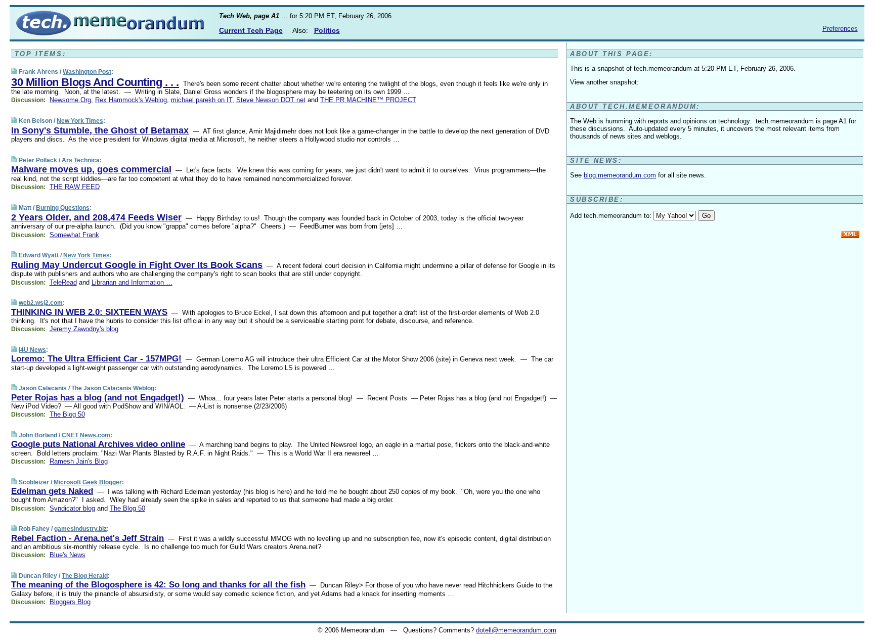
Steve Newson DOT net (270, 100)
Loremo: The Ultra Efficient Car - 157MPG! (96, 358)
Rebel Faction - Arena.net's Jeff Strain (87, 538)
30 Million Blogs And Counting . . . (95, 82)
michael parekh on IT (201, 100)
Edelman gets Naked (52, 491)
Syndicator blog (72, 508)
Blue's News (67, 555)
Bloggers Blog (70, 602)
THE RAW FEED (75, 187)
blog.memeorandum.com (620, 175)
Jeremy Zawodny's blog (84, 329)
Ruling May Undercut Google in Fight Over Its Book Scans (137, 265)
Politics (327, 30)
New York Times (80, 121)
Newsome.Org (70, 100)
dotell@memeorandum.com (516, 630)
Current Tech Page (251, 30)
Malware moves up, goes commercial (91, 169)
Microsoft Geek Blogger (88, 482)
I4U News (32, 350)
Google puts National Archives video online (98, 444)
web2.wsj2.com (41, 303)
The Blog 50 (67, 414)
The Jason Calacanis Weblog (112, 388)
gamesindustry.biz (80, 529)
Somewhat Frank (74, 235)
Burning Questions (63, 208)
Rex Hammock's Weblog (131, 100)
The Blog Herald (85, 576)
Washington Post (87, 72)
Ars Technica (81, 160)
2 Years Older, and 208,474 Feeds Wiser (96, 217)
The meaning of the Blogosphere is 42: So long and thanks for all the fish (158, 584)
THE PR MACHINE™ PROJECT (368, 100)
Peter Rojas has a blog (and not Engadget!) (97, 397)
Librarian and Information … (132, 282)
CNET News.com (86, 435)
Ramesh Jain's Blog (79, 461)
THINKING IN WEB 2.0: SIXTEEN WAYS (89, 312)
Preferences (840, 28)
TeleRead (63, 282)
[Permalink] (14, 71)
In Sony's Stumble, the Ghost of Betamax (100, 130)
